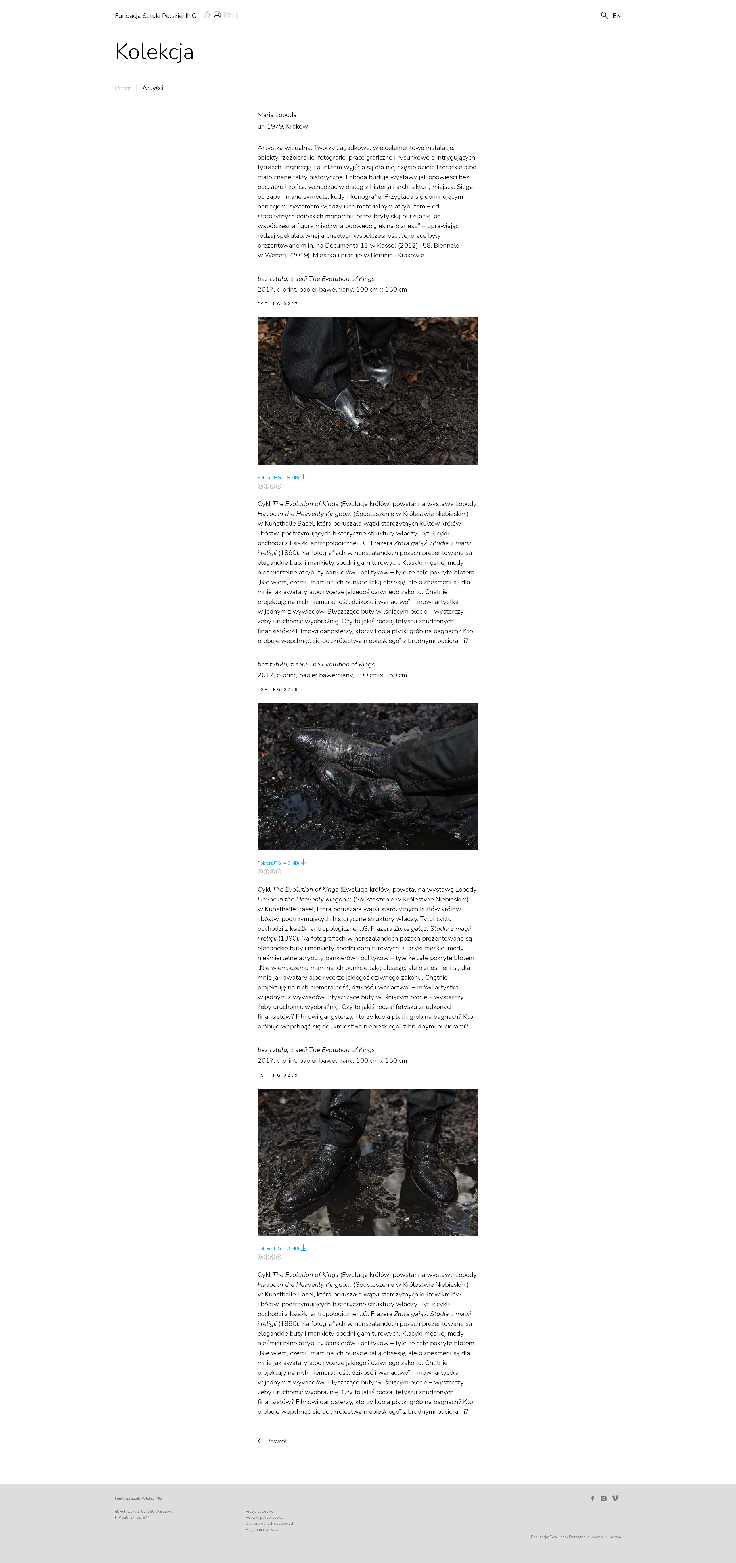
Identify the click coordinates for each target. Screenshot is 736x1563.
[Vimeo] (616, 1497)
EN (617, 15)
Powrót (276, 1440)
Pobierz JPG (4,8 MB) (278, 477)
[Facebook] (592, 1498)
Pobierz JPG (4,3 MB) (278, 1248)
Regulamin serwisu (262, 1529)
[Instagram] (604, 1498)
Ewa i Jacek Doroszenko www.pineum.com (585, 1537)
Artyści (152, 88)
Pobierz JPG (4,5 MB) (278, 863)
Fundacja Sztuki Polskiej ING (156, 15)
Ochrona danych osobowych (270, 1523)
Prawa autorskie (259, 1511)
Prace (123, 88)
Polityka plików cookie (264, 1517)
